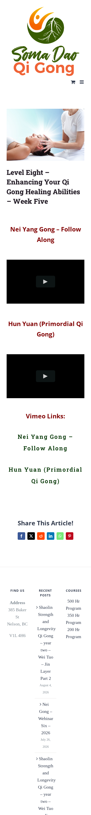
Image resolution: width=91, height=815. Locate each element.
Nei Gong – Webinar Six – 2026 (45, 710)
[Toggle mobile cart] (73, 73)
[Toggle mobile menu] (82, 73)
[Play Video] (45, 273)
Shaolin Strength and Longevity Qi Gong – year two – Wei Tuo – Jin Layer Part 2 (45, 635)
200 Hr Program (73, 625)
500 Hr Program (73, 596)
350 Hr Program (73, 611)
